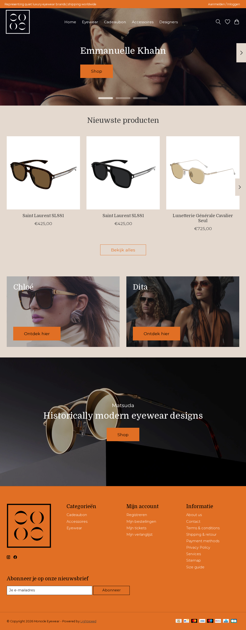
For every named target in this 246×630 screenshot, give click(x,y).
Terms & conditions (203, 528)
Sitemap (193, 560)
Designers (168, 22)
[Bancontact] (186, 621)
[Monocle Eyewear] (18, 22)
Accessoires (143, 22)
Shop (110, 71)
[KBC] (226, 621)
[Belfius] (218, 621)
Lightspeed (88, 621)
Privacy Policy (198, 547)
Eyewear (90, 22)
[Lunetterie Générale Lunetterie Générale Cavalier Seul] (203, 172)
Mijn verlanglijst (139, 534)
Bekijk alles (123, 249)
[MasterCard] (194, 621)
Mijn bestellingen (141, 521)
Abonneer (111, 590)
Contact (193, 521)
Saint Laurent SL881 (43, 216)
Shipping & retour (201, 534)
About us (194, 515)
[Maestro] (210, 621)
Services (193, 554)
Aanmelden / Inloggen (224, 4)
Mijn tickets (136, 528)
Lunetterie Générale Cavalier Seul (203, 218)
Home (70, 22)
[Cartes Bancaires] (234, 621)
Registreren (136, 515)
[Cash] (179, 621)
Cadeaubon (115, 22)
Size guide (195, 567)
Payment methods (202, 541)
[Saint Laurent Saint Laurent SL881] (43, 172)
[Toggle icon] (218, 22)
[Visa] (202, 621)
